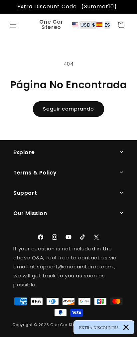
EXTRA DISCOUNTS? (98, 327)
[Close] (126, 327)
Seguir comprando (68, 108)
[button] (13, 24)
